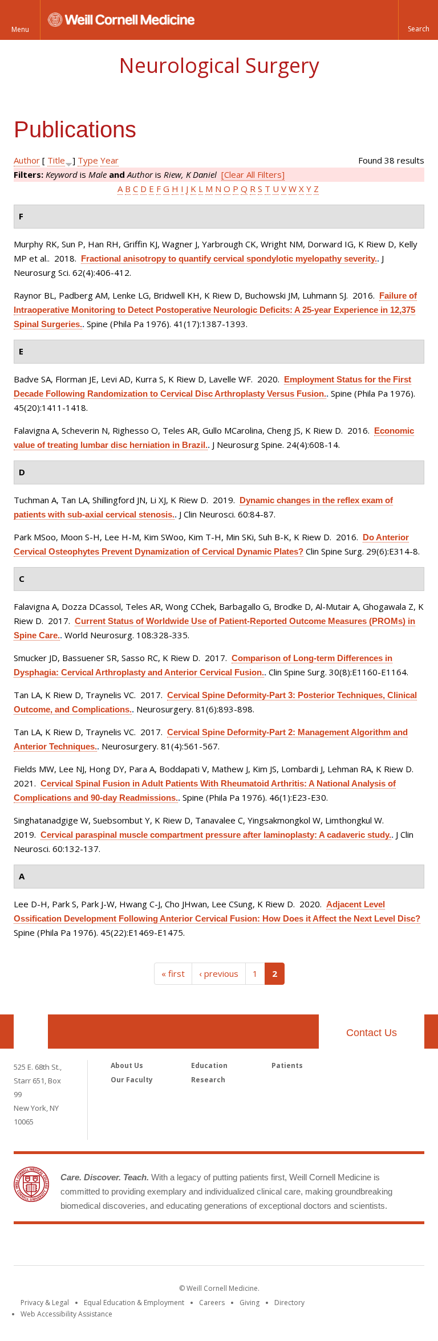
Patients (287, 1065)
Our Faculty (132, 1080)
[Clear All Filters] (253, 174)
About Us (127, 1065)
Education (209, 1065)
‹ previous (218, 973)
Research (208, 1080)
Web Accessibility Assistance (66, 1314)
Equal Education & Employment (134, 1302)
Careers (212, 1302)
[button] (418, 20)
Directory (289, 1302)
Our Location (31, 1031)
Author (27, 160)
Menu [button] (20, 29)
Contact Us (371, 1032)
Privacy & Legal (45, 1302)
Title (56, 160)
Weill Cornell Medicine (219, 1247)
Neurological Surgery (219, 65)
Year (109, 160)
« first (173, 973)
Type (88, 160)
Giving (249, 1302)
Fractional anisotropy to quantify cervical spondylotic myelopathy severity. (229, 258)
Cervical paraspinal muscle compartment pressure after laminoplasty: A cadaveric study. (215, 834)
